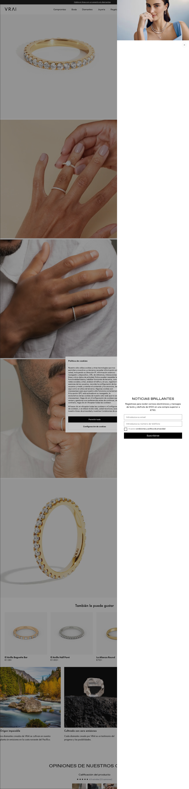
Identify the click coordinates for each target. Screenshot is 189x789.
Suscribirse (153, 435)
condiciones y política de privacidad (150, 428)
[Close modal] (94, 394)
